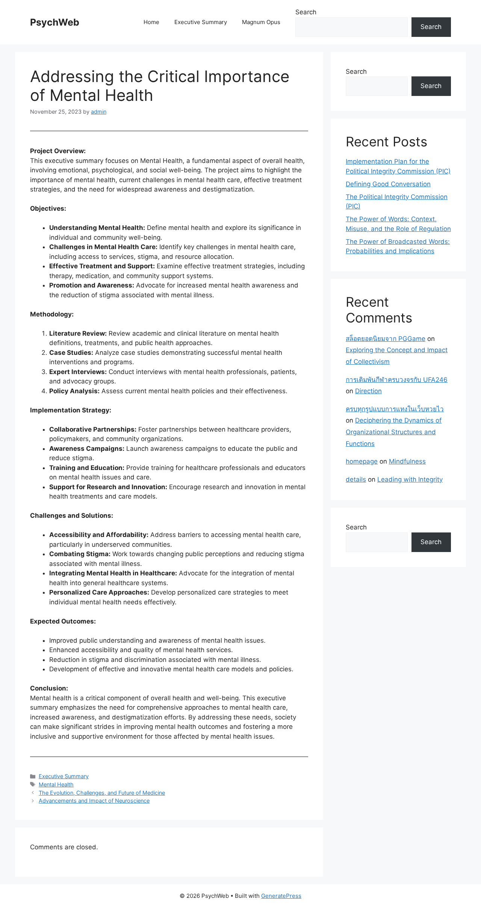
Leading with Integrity (410, 479)
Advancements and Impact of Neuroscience (94, 800)
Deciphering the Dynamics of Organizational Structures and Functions (394, 432)
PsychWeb (54, 22)
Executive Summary (200, 22)
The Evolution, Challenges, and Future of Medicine (102, 792)
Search (305, 12)
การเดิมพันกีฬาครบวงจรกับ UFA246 (397, 379)
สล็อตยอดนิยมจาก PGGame (385, 338)
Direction (368, 391)
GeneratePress (281, 895)
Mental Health (56, 784)
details (356, 479)
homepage (362, 461)
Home (151, 22)
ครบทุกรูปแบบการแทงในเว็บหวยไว (395, 409)
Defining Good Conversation (388, 184)
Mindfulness (407, 461)
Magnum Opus (261, 22)
